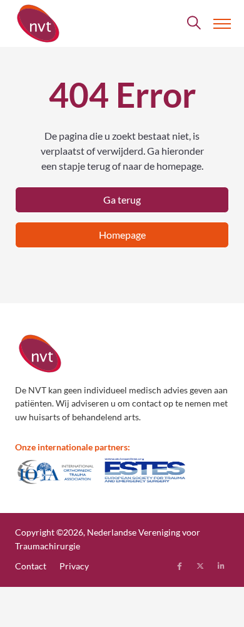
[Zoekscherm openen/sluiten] (194, 23)
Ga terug (122, 199)
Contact (30, 566)
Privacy (74, 566)
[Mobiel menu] (222, 24)
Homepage (122, 235)
